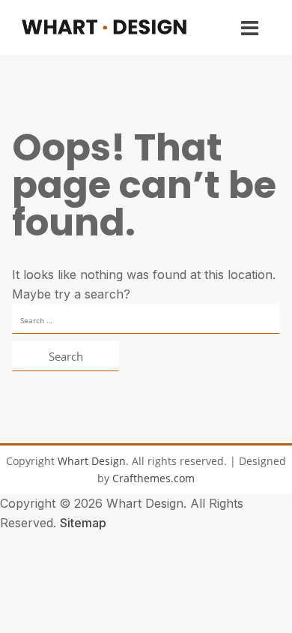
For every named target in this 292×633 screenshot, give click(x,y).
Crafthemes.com (153, 478)
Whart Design (92, 461)
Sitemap (83, 522)
